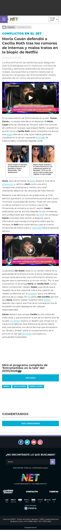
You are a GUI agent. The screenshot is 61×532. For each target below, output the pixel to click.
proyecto (32, 293)
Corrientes (15, 321)
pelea (32, 181)
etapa (9, 134)
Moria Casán (36, 386)
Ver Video (30, 378)
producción (7, 184)
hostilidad (37, 228)
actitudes (40, 137)
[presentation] (3, 161)
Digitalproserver (30, 527)
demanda (26, 334)
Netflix (47, 300)
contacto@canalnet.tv (22, 484)
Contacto (31, 492)
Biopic (6, 386)
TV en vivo (52, 19)
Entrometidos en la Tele (23, 27)
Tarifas (53, 492)
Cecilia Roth (19, 386)
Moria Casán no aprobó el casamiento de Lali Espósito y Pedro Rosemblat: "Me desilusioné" (17, 168)
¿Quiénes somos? (8, 492)
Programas (11, 27)
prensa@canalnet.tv (39, 484)
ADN (41, 215)
